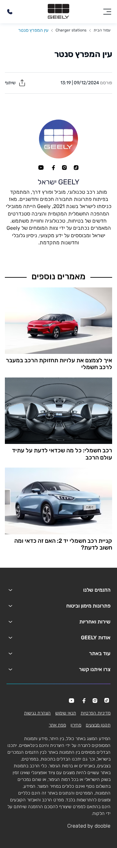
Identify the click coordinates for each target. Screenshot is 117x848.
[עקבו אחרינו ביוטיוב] (41, 167)
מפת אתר (57, 725)
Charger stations (71, 30)
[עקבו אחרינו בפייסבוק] (53, 167)
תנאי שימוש (65, 713)
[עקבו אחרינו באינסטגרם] (64, 167)
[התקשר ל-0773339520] (10, 11)
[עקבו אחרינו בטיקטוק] (76, 167)
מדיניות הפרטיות (95, 713)
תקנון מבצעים (98, 725)
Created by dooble (88, 826)
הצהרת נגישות (37, 713)
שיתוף (11, 83)
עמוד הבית (102, 30)
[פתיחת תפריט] (107, 11)
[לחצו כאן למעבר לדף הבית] (58, 11)
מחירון (76, 725)
